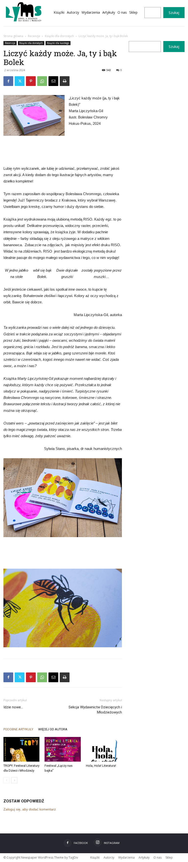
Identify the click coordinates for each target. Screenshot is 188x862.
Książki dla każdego (58, 43)
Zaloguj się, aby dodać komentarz (29, 809)
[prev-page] (6, 780)
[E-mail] (53, 81)
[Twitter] (19, 81)
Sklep (169, 857)
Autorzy (109, 857)
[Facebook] (8, 81)
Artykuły (144, 857)
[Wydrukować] (65, 81)
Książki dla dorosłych (59, 36)
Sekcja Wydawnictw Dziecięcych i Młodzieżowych (95, 709)
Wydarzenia (126, 857)
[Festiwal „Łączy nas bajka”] (63, 749)
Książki (95, 857)
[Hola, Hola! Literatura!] (104, 749)
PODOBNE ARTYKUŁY (18, 729)
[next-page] (14, 780)
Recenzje (34, 36)
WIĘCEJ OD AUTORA (52, 729)
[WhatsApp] (42, 81)
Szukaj (174, 12)
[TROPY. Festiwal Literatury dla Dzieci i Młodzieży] (21, 749)
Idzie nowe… (13, 707)
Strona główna (13, 36)
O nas (157, 857)
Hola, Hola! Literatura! (101, 765)
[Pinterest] (31, 81)
